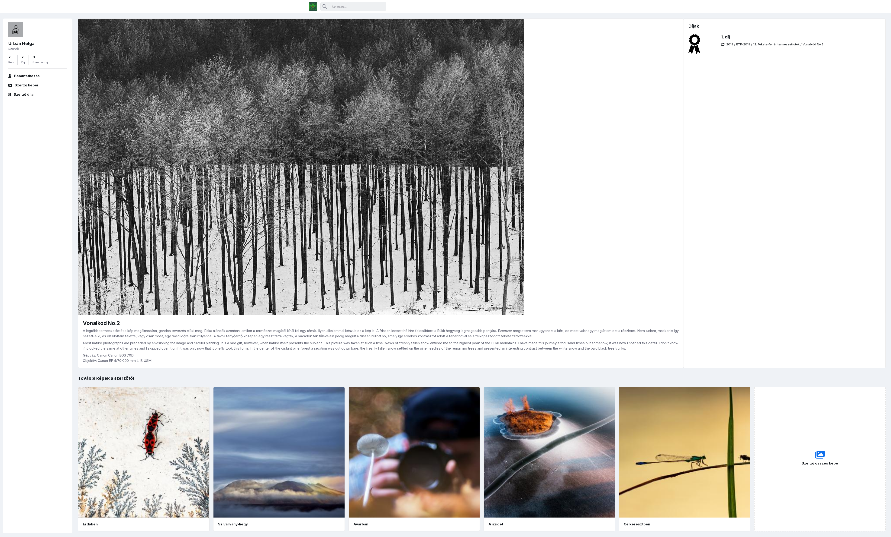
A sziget (495, 524)
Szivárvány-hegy (233, 524)
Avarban (360, 524)
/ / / (774, 44)
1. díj (725, 37)
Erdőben (90, 524)
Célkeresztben (637, 524)
